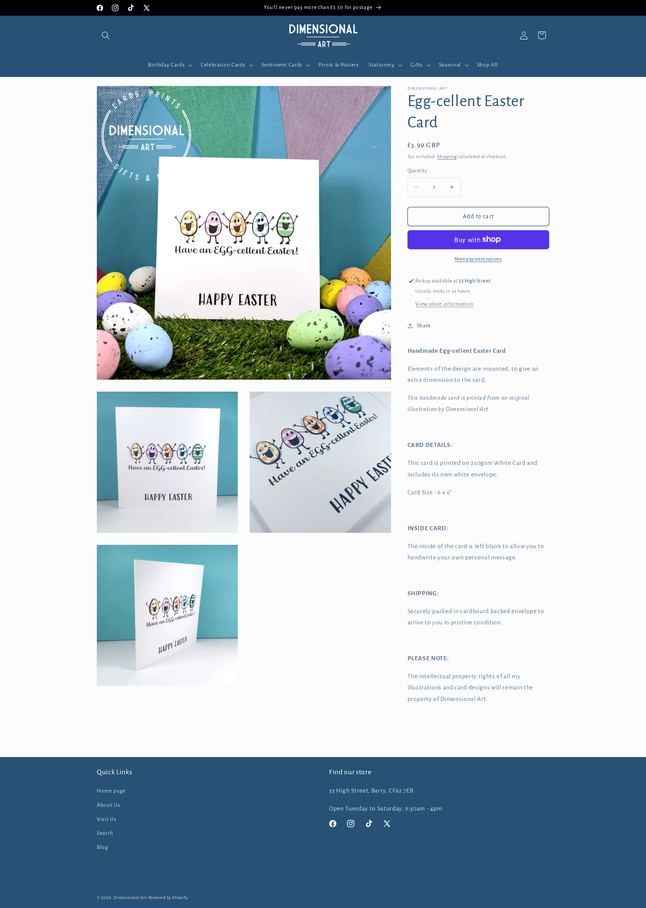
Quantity (417, 170)
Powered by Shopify (168, 897)
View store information (444, 304)
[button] (106, 35)
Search (105, 833)
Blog (102, 847)
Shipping (446, 156)
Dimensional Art (130, 897)
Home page (111, 791)
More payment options (478, 259)
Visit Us (106, 819)
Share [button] (424, 325)
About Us (108, 805)
